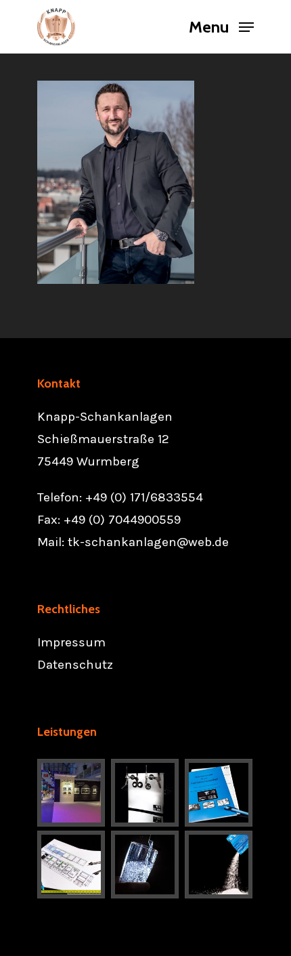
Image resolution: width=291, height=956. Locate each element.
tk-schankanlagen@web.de (148, 542)
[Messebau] (71, 793)
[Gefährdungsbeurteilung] (219, 793)
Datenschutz (75, 664)
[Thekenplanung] (71, 864)
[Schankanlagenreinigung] (219, 864)
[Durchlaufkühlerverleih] (145, 793)
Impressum (71, 642)
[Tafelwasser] (145, 864)
